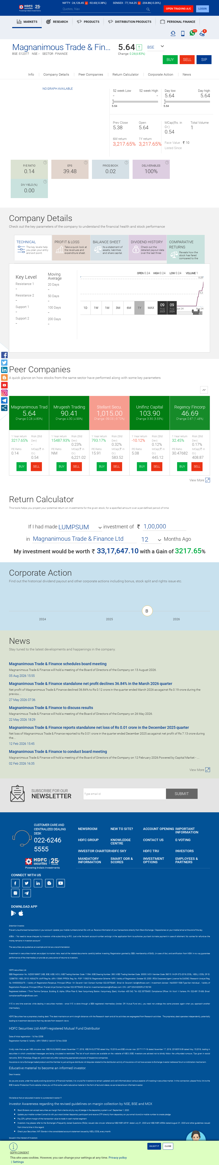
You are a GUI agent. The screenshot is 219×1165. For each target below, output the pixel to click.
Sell (187, 59)
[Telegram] (26, 893)
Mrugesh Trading (69, 407)
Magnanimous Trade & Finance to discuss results (51, 707)
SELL (36, 466)
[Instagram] (15, 893)
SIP (204, 59)
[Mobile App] (183, 33)
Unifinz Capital (149, 407)
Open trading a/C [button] (178, 8)
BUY (21, 466)
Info (31, 74)
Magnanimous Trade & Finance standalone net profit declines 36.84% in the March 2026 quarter (90, 683)
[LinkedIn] (38, 883)
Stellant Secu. (109, 407)
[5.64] (113, 102)
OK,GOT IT (154, 1146)
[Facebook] (15, 883)
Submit (182, 793)
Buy (170, 59)
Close (168, 1146)
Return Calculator (125, 74)
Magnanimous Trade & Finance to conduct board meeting (58, 751)
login (202, 8)
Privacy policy (118, 1157)
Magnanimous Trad (29, 407)
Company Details (56, 74)
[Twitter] (26, 883)
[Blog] (49, 883)
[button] (155, 47)
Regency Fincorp (189, 407)
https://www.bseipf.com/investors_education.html (30, 1089)
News (187, 74)
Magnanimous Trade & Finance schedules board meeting (58, 664)
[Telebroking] (173, 33)
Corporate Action (160, 74)
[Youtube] (60, 883)
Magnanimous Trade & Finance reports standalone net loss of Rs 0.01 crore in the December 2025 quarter (99, 727)
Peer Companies (90, 74)
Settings (18, 1162)
